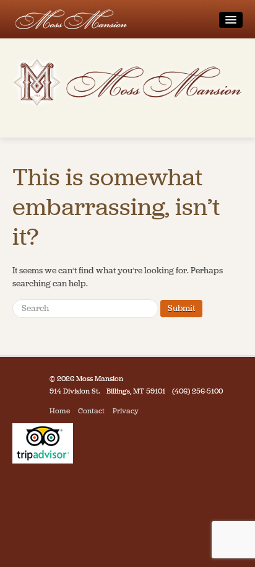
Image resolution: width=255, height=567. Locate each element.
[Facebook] (149, 411)
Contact (91, 411)
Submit (181, 308)
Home (60, 411)
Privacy (126, 411)
